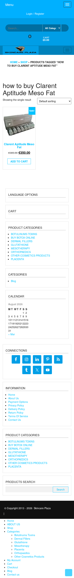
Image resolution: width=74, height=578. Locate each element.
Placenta (19, 549)
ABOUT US (13, 524)
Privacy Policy (16, 405)
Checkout (12, 567)
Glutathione (20, 542)
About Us (13, 398)
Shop (23, 62)
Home (14, 62)
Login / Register (35, 13)
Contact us (13, 574)
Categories (13, 531)
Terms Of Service (18, 416)
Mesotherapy (21, 546)
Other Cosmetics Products (29, 556)
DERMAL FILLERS (21, 241)
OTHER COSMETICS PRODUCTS (30, 255)
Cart (9, 563)
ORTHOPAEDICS (21, 252)
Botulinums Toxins (24, 535)
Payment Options (18, 402)
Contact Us (14, 419)
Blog (13, 281)
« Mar (11, 334)
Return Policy (15, 412)
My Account (13, 560)
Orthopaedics (22, 553)
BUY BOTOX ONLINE (23, 237)
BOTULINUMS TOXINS (24, 234)
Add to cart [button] (19, 161)
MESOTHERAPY (20, 248)
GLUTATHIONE (20, 245)
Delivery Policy (16, 409)
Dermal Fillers (22, 538)
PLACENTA (17, 259)
